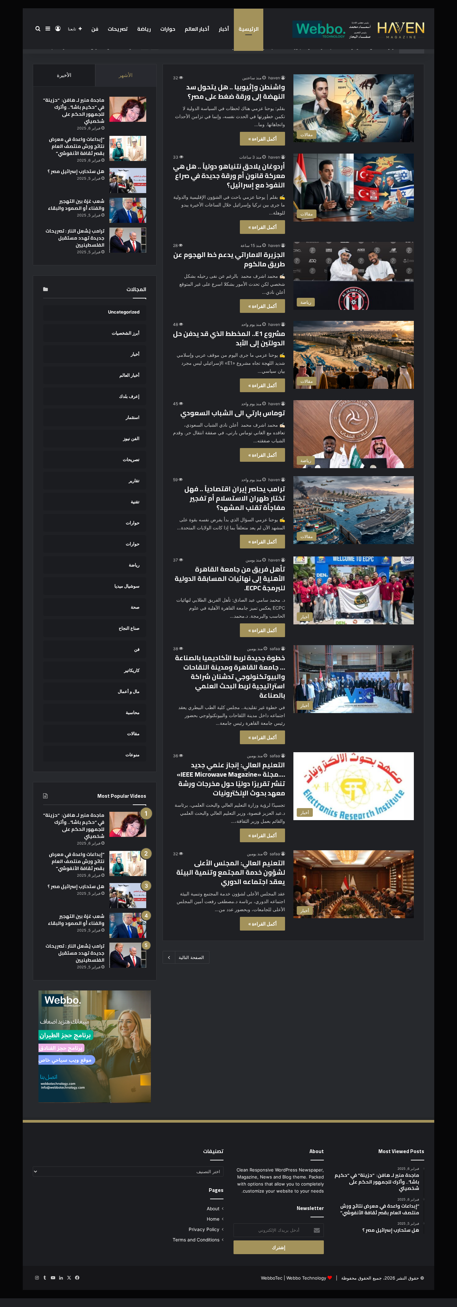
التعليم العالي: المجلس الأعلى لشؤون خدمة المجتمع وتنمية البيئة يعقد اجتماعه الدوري (230, 872)
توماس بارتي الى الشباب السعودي (232, 413)
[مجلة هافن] (357, 28)
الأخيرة (64, 75)
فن (94, 29)
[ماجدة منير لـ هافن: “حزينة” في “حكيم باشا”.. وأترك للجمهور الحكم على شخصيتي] (127, 109)
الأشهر (125, 75)
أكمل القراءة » (262, 139)
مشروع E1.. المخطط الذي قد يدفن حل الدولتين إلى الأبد (229, 338)
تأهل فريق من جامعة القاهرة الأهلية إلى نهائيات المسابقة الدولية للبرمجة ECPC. (230, 578)
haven (274, 77)
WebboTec (271, 1278)
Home (213, 1219)
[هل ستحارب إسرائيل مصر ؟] (127, 180)
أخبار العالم (197, 29)
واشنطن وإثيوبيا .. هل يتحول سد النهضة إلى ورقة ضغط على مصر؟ (235, 91)
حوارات (167, 29)
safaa (275, 648)
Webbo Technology (306, 1278)
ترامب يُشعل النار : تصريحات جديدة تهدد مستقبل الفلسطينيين (74, 238)
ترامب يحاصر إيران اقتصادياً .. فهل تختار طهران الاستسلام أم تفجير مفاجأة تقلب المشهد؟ (234, 498)
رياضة (144, 29)
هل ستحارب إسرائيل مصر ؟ (76, 171)
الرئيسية (249, 29)
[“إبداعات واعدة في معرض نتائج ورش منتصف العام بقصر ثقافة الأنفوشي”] (127, 148)
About (213, 1208)
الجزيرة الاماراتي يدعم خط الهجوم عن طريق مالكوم (229, 259)
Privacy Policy (204, 1229)
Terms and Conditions (196, 1239)
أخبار (224, 29)
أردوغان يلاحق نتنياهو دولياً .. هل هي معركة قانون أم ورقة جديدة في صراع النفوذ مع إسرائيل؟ (229, 175)
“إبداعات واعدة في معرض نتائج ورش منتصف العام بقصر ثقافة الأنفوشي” (76, 146)
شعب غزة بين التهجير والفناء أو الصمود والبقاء (76, 204)
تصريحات (118, 29)
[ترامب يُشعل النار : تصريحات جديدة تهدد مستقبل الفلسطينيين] (127, 240)
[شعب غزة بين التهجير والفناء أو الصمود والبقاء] (127, 210)
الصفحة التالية (191, 957)
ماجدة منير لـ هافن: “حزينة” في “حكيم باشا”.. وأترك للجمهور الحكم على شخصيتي (73, 110)
